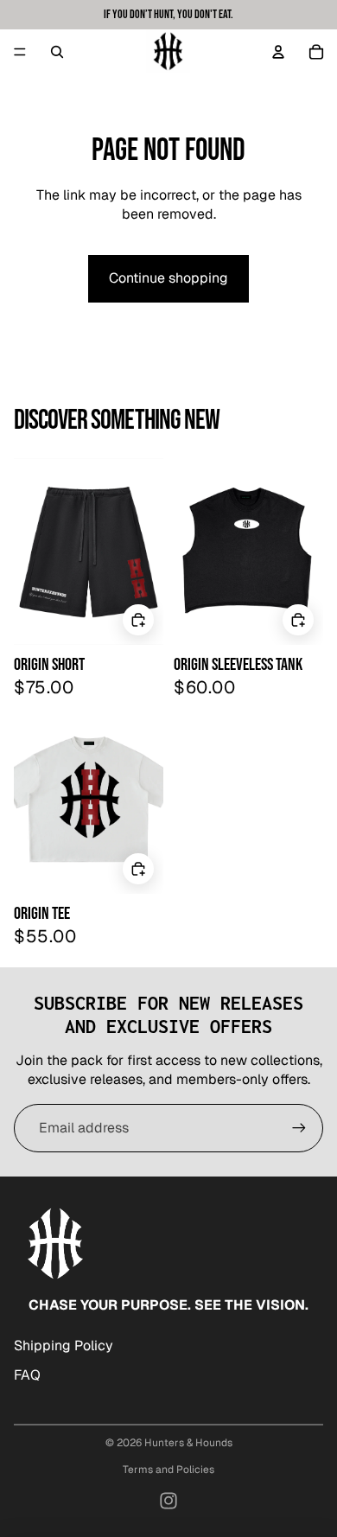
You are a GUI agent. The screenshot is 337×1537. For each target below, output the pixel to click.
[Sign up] (299, 1128)
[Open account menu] (278, 52)
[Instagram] (168, 1500)
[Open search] (57, 52)
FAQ (27, 1375)
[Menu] (20, 52)
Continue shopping (168, 278)
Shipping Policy (63, 1345)
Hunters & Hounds (188, 1443)
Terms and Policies (168, 1469)
